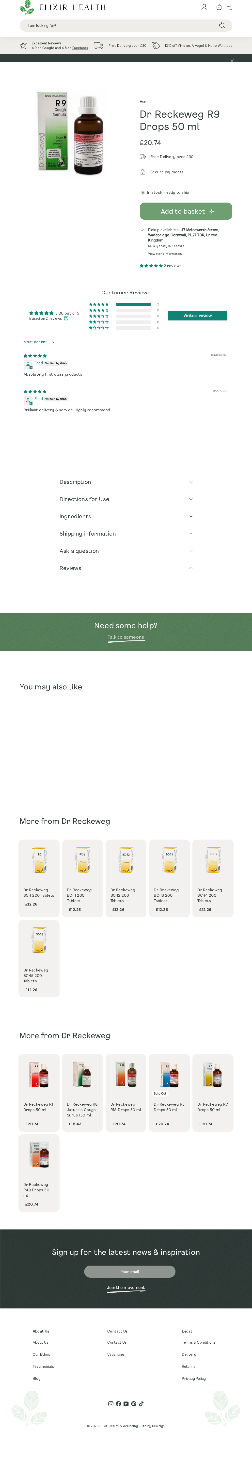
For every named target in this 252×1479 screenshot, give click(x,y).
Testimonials (43, 1366)
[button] (152, 265)
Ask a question (79, 551)
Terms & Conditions (198, 1342)
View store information (165, 253)
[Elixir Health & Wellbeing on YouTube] (126, 1403)
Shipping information (88, 533)
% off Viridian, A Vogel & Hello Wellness (200, 46)
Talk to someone (126, 637)
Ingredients (75, 516)
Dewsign (158, 1426)
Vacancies (116, 1354)
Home (144, 101)
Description (75, 482)
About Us (40, 1342)
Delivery (189, 1354)
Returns (188, 1366)
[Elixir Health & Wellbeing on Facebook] (118, 1403)
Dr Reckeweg (86, 821)
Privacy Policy (194, 1378)
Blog (37, 1378)
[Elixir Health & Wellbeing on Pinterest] (133, 1403)
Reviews (70, 568)
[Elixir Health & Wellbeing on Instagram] (110, 1403)
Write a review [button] (198, 315)
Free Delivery (120, 46)
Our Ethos (41, 1354)
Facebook (80, 48)
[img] (35, 355)
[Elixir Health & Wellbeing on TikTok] (141, 1403)
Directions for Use (84, 499)
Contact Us (117, 1342)
